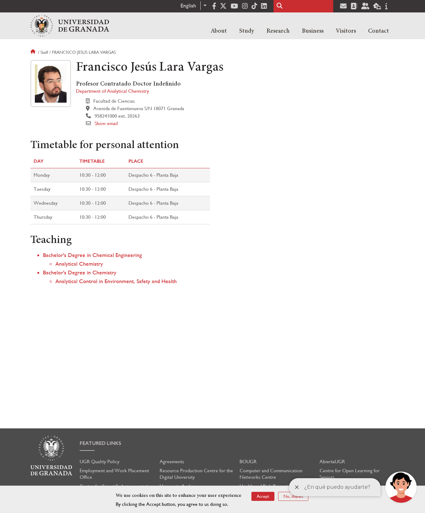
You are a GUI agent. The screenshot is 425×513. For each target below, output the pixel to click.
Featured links (100, 443)
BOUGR (248, 461)
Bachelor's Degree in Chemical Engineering (92, 255)
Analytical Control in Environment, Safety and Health (116, 281)
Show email (106, 123)
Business (313, 31)
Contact (378, 31)
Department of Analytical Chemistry (112, 91)
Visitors (346, 31)
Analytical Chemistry (79, 263)
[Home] (69, 26)
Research (278, 31)
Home (33, 52)
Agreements (172, 461)
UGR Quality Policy (99, 461)
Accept (263, 496)
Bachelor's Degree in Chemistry (79, 272)
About (219, 31)
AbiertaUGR (332, 461)
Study (246, 31)
